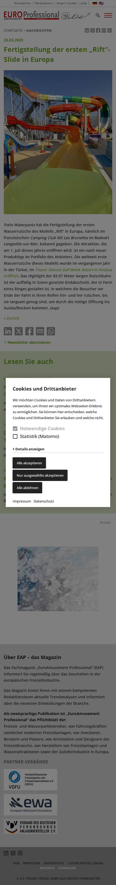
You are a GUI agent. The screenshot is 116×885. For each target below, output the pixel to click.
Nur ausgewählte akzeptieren (40, 475)
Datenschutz (44, 501)
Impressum (22, 501)
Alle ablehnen (27, 487)
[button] (15, 436)
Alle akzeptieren (29, 463)
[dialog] (58, 442)
